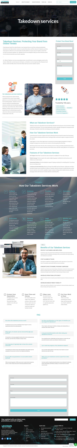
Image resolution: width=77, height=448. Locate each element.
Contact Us (50, 2)
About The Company (25, 2)
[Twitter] (8, 439)
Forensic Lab (44, 2)
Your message (59, 65)
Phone (59, 61)
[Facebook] (2, 439)
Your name (59, 46)
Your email (59, 52)
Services (17, 2)
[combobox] (59, 61)
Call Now (73, 2)
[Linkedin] (10, 439)
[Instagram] (5, 439)
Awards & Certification (36, 2)
